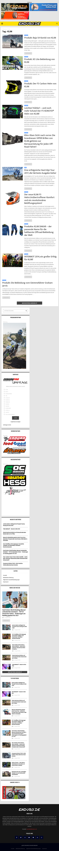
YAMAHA (8, 402)
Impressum (5, 581)
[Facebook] (16, 837)
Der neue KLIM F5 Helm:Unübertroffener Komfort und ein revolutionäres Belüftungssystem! (39, 199)
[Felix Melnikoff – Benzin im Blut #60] (6, 666)
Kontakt (5, 575)
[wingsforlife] (14, 494)
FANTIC (7, 412)
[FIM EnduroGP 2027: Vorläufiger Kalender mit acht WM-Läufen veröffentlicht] (6, 774)
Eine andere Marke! (10, 414)
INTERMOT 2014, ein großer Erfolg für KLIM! (40, 258)
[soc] (14, 474)
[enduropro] (14, 440)
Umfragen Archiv (7, 425)
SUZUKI (7, 406)
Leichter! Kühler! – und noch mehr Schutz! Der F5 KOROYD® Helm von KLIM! (39, 111)
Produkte (26, 35)
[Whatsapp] (41, 837)
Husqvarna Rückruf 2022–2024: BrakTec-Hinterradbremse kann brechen (19, 755)
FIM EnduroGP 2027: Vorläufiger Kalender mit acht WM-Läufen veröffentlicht (19, 773)
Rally (25, 167)
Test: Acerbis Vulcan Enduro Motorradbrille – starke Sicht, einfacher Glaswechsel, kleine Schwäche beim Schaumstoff (18, 745)
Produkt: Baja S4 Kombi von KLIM (40, 38)
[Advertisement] (15, 504)
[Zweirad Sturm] (14, 453)
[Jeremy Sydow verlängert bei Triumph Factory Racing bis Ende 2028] (6, 627)
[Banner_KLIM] (14, 368)
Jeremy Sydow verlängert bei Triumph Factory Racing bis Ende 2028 (19, 626)
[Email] (33, 837)
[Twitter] (21, 837)
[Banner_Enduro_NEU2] (43, 4)
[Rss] (37, 837)
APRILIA (8, 410)
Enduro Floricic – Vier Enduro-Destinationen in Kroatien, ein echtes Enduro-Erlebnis (18, 764)
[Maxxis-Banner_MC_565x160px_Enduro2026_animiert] (15, 12)
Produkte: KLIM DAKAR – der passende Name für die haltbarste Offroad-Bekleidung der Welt (38, 231)
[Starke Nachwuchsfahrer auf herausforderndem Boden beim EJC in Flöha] (6, 657)
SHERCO (8, 400)
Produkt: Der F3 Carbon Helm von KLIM (40, 85)
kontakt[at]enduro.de (32, 829)
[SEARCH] (26, 310)
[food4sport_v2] (14, 446)
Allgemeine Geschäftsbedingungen (11, 579)
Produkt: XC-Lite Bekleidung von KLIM (39, 61)
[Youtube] (29, 837)
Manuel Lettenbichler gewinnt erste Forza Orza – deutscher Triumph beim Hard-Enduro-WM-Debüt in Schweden (19, 712)
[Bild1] (15, 4)
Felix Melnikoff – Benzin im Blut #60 (19, 665)
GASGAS (8, 397)
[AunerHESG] (14, 485)
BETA (7, 391)
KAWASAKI (8, 408)
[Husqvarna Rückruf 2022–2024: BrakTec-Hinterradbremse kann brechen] (6, 755)
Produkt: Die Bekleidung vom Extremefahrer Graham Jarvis (27, 284)
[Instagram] (25, 837)
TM (6, 395)
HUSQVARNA (9, 393)
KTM (7, 389)
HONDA (7, 404)
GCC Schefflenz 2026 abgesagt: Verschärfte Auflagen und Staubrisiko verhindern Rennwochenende (19, 636)
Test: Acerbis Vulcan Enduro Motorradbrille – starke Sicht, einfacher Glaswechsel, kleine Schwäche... (18, 647)
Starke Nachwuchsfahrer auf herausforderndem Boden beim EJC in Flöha (19, 657)
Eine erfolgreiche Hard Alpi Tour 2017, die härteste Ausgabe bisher (40, 172)
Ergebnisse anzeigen (15, 421)
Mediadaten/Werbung (8, 577)
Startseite (4, 29)
